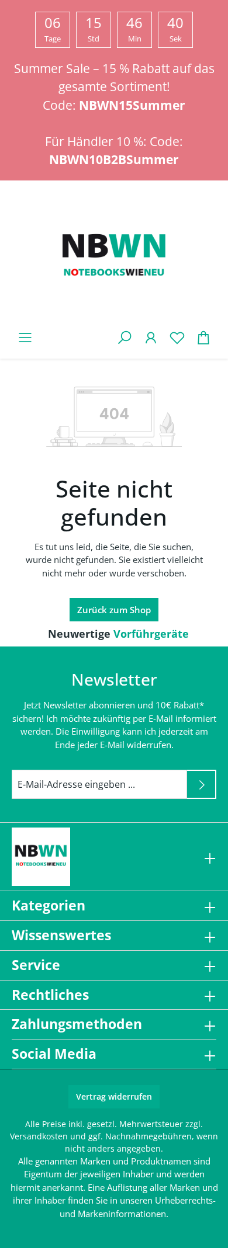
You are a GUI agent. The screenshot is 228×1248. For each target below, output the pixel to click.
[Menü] (25, 337)
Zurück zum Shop (114, 610)
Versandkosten (39, 1136)
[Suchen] (124, 337)
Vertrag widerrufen (114, 1096)
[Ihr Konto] (150, 337)
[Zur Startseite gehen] (114, 257)
